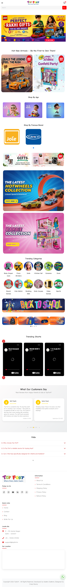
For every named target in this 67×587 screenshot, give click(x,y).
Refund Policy (41, 496)
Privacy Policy (41, 492)
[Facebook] (4, 492)
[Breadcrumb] (2, 3)
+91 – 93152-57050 (12, 538)
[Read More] (33, 460)
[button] (33, 90)
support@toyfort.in (11, 542)
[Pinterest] (22, 492)
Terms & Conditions (43, 484)
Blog (5, 515)
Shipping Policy (41, 488)
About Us (39, 480)
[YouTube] (13, 492)
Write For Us (8, 519)
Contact (6, 512)
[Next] (3, 377)
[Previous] (3, 341)
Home (5, 508)
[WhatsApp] (26, 492)
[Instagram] (8, 492)
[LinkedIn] (17, 492)
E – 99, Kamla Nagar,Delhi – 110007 (12, 532)
